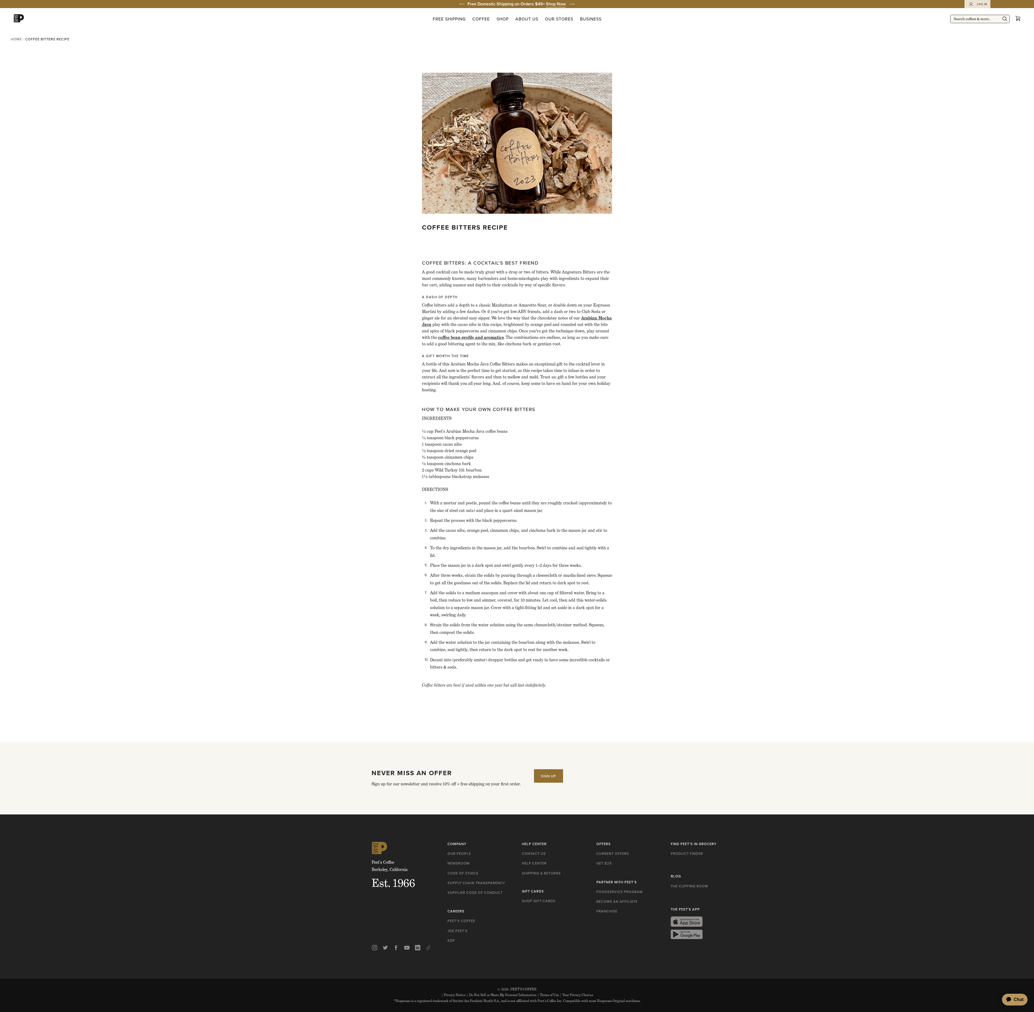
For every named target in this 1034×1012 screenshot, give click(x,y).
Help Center (534, 863)
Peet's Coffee (461, 920)
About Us (526, 18)
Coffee (481, 18)
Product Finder (687, 853)
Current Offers (612, 853)
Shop (503, 18)
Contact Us (534, 853)
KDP (451, 940)
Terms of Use (548, 995)
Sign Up (548, 776)
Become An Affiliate (617, 901)
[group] (517, 4)
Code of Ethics (463, 873)
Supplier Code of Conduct (475, 892)
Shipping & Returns (541, 873)
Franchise (606, 911)
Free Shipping (449, 18)
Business (591, 18)
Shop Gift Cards (539, 900)
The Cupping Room (689, 886)
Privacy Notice (453, 995)
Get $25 (604, 863)
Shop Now (556, 4)
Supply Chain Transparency (476, 882)
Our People (459, 853)
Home (16, 39)
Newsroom (459, 863)
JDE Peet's (458, 930)
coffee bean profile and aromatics (471, 337)
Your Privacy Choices (576, 995)
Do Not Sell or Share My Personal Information (501, 995)
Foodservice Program (619, 891)
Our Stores (559, 18)
